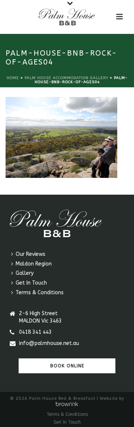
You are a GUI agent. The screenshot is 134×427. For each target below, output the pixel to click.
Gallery (25, 273)
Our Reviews (30, 254)
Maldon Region (34, 264)
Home (13, 78)
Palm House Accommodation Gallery (66, 78)
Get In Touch (31, 283)
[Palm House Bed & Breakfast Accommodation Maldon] (67, 17)
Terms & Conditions (40, 292)
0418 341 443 (35, 332)
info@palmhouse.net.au (49, 343)
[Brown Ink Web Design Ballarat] (67, 404)
